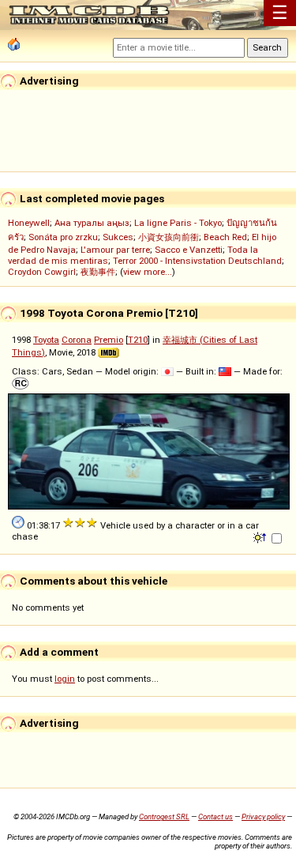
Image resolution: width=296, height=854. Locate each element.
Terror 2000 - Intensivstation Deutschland (197, 260)
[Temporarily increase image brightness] (260, 536)
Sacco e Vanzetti (189, 249)
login (64, 678)
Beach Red (225, 237)
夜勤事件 (98, 271)
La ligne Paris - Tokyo (178, 222)
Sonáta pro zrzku (63, 237)
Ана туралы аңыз (91, 222)
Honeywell (29, 222)
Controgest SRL (164, 816)
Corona (77, 339)
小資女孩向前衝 (168, 237)
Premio (108, 339)
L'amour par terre (115, 249)
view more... (147, 271)
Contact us (215, 816)
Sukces (118, 237)
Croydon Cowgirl (42, 271)
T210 (138, 339)
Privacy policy (263, 816)
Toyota (46, 339)
